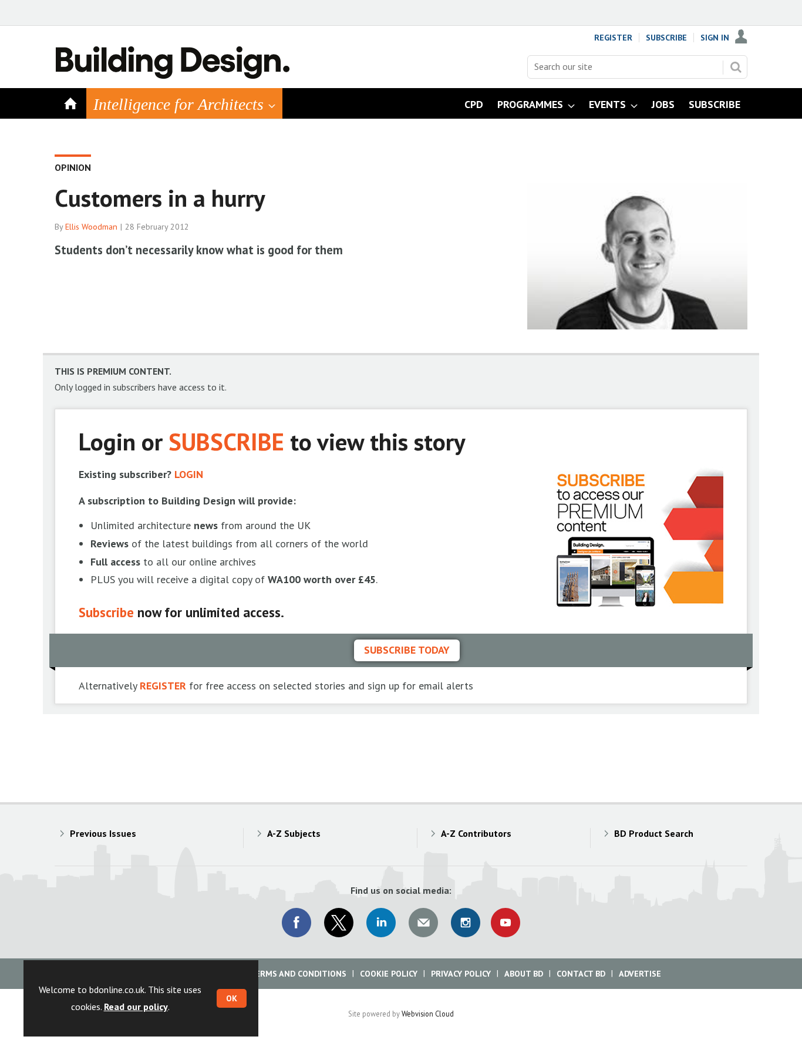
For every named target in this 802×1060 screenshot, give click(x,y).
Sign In (714, 37)
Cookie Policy (388, 973)
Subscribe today (407, 650)
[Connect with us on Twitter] (339, 922)
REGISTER (163, 685)
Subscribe (666, 37)
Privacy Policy (461, 973)
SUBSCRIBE (226, 441)
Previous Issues (103, 833)
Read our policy (136, 1006)
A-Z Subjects (294, 833)
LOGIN (188, 474)
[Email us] (423, 922)
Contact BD (581, 973)
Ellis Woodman (91, 226)
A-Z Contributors (476, 833)
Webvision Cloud (428, 1013)
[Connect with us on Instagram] (465, 922)
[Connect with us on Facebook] (296, 922)
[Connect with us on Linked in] (381, 922)
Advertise (640, 973)
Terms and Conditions (298, 973)
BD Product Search (653, 833)
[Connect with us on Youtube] (505, 922)
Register (613, 37)
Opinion (73, 167)
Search (735, 67)
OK (231, 998)
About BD (523, 973)
